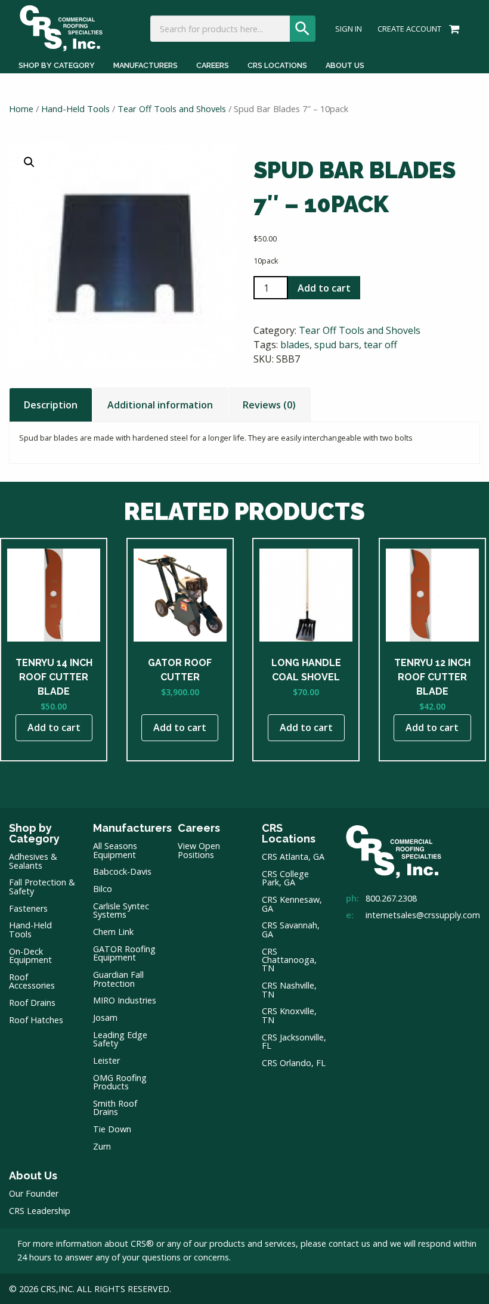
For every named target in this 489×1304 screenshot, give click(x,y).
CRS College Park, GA (285, 878)
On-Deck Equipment (30, 955)
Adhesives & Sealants (33, 861)
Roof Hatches (36, 1020)
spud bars (336, 344)
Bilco (102, 888)
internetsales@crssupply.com (423, 915)
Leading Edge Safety (120, 1039)
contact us (349, 1243)
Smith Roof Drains (115, 1107)
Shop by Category (56, 65)
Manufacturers (145, 65)
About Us (345, 65)
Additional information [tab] (160, 404)
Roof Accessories (32, 981)
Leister (106, 1060)
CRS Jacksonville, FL (294, 1041)
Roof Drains (32, 1002)
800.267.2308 (391, 898)
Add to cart (324, 288)
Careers (212, 65)
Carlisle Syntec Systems (121, 910)
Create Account (409, 29)
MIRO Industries (124, 1000)
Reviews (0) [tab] (269, 404)
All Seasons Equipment (115, 850)
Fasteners (28, 908)
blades (295, 344)
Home (21, 108)
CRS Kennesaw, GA (292, 903)
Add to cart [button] (54, 727)
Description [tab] (51, 404)
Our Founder (33, 1193)
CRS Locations (277, 65)
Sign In (348, 29)
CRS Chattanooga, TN (289, 960)
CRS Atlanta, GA (293, 856)
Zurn (102, 1146)
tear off (380, 344)
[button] (29, 162)
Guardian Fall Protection (118, 979)
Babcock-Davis (122, 871)
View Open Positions (199, 850)
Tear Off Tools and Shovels (171, 108)
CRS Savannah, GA (291, 929)
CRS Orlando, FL (294, 1062)
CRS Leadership (39, 1210)
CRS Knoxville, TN (289, 1015)
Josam (105, 1017)
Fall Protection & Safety (42, 886)
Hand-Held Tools (75, 108)
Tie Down (112, 1129)
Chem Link (113, 931)
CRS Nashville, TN (289, 989)
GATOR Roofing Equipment (124, 953)
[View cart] (452, 28)
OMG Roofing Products (120, 1082)
